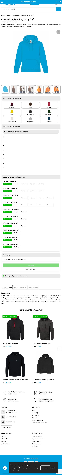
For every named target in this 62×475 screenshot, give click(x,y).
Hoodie (14, 15)
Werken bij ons (36, 413)
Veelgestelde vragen (37, 420)
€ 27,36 (7, 382)
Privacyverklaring (36, 444)
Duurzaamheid (36, 415)
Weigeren (52, 468)
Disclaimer (35, 446)
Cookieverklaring (36, 441)
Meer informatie (36, 468)
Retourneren (4, 441)
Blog (33, 410)
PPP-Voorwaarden (37, 436)
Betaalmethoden (5, 439)
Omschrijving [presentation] (7, 287)
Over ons (34, 418)
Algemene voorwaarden (38, 439)
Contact (3, 436)
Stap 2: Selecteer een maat (12, 126)
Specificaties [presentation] (33, 287)
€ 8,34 (37, 382)
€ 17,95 (7, 346)
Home (2, 15)
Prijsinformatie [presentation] (20, 287)
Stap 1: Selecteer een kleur (12, 98)
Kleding (8, 15)
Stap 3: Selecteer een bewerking (14, 177)
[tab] (7, 287)
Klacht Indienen (5, 444)
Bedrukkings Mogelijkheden (39, 422)
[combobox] (28, 9)
